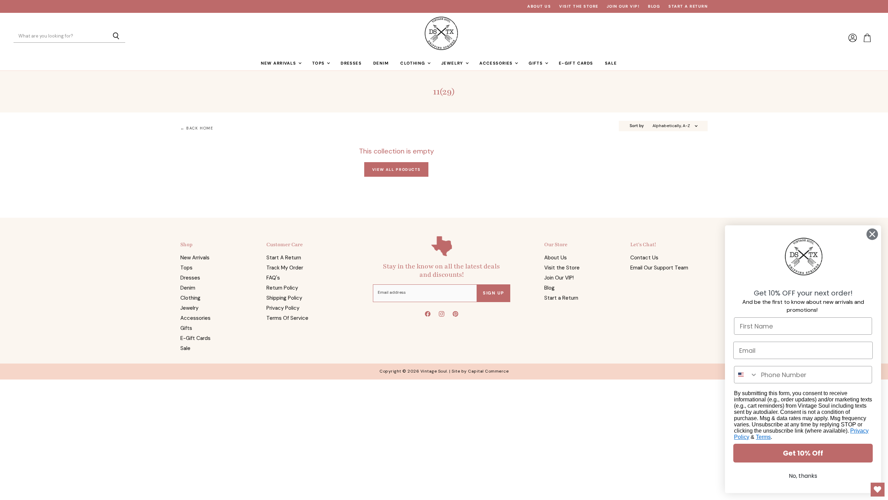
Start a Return (688, 6)
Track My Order (284, 267)
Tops (319, 63)
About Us (539, 6)
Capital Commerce (488, 371)
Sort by (637, 126)
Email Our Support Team (659, 267)
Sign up (493, 293)
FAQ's (273, 277)
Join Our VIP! (623, 6)
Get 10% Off (803, 453)
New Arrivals (279, 63)
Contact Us (644, 257)
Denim (380, 63)
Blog (654, 6)
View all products (396, 169)
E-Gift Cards (576, 63)
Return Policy (282, 287)
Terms (763, 437)
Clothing (413, 63)
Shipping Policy (284, 297)
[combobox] (746, 374)
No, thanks (803, 476)
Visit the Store (578, 6)
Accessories (496, 63)
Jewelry (453, 63)
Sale (611, 63)
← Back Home (196, 128)
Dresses (351, 63)
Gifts (536, 63)
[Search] (116, 36)
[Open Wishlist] (878, 490)
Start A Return (283, 257)
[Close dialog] (872, 234)
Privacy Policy (282, 308)
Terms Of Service (287, 318)
